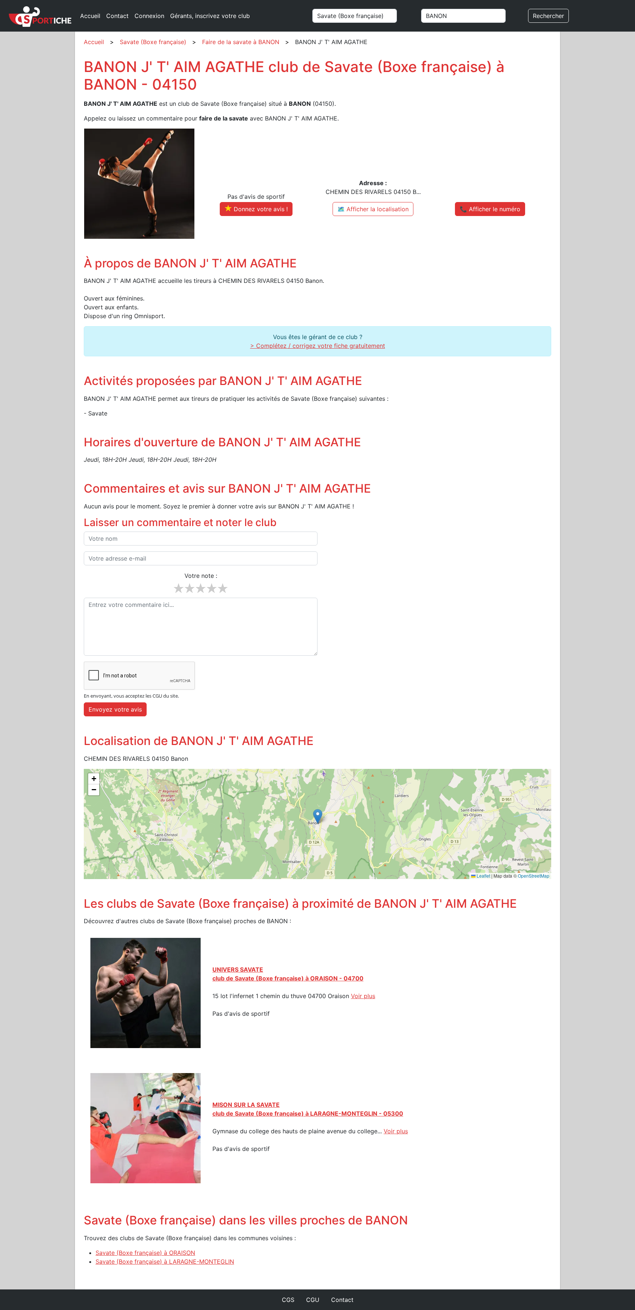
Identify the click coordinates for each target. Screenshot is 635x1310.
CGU (312, 1299)
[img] (317, 824)
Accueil (90, 15)
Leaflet (483, 875)
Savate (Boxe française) (153, 42)
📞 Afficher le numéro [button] (490, 209)
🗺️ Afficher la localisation (373, 209)
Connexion (149, 15)
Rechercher (548, 15)
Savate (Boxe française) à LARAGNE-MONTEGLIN (165, 1261)
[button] (317, 816)
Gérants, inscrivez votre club (210, 15)
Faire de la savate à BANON (240, 42)
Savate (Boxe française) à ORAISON (145, 1252)
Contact (117, 15)
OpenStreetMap (533, 875)
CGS (288, 1299)
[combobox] (363, 16)
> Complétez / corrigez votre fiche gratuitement (317, 345)
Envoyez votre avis (115, 709)
